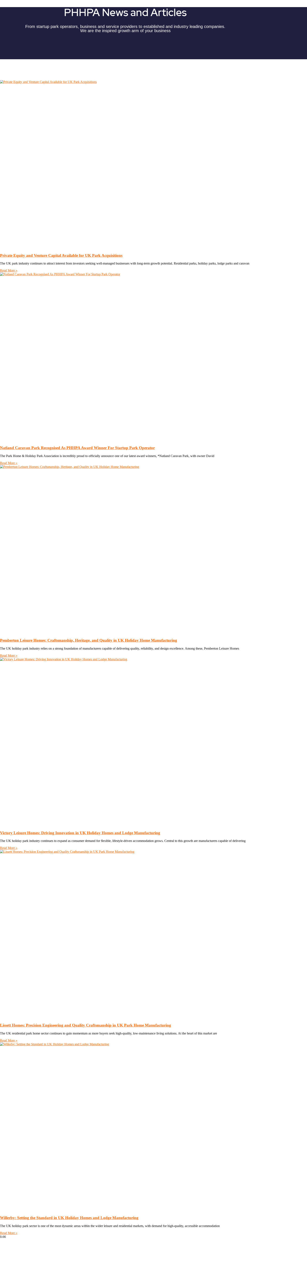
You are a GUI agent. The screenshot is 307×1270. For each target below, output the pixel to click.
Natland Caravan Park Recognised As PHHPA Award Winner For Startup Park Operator (77, 448)
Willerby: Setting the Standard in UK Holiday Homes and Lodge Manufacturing (69, 1218)
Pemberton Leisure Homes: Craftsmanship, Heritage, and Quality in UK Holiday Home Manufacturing (88, 640)
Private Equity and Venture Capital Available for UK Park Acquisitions (61, 255)
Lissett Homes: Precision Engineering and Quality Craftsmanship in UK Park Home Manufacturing (85, 1025)
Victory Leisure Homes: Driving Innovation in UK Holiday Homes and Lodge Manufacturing (80, 833)
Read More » (8, 270)
